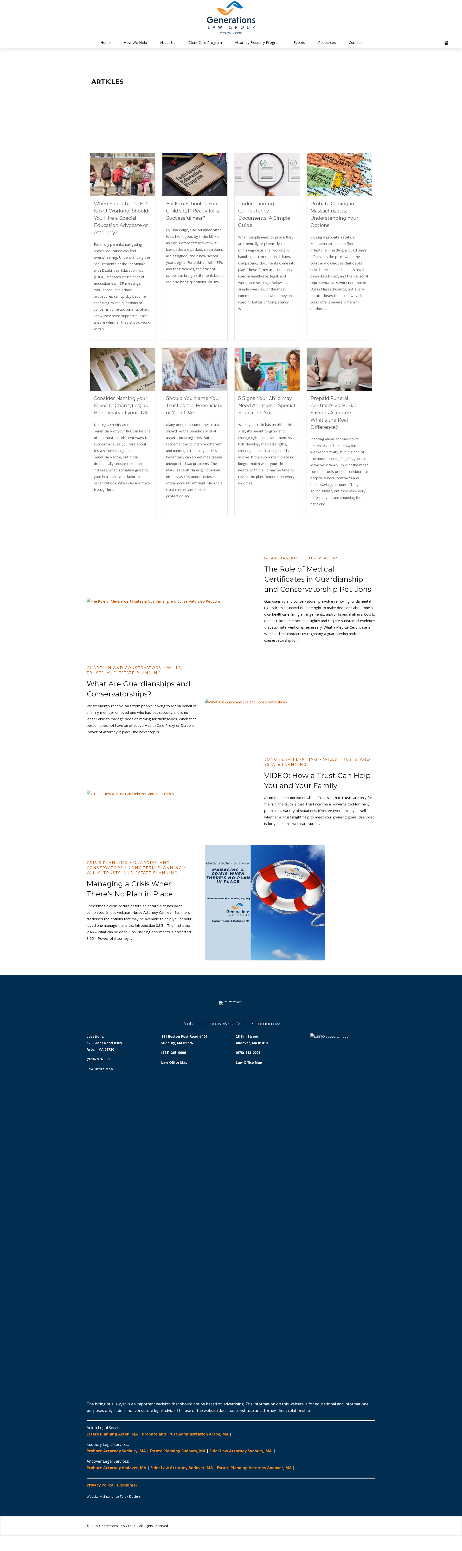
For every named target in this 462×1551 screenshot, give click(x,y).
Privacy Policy (100, 1485)
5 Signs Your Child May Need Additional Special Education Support (266, 405)
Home (105, 42)
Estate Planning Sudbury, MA (177, 1451)
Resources (327, 42)
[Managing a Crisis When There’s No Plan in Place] (290, 902)
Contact (355, 42)
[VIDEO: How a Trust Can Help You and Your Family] (172, 794)
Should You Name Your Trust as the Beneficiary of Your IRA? (194, 405)
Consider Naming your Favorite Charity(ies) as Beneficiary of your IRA (121, 405)
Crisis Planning (107, 862)
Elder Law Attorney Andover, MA (181, 1467)
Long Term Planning (290, 759)
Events (299, 42)
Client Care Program (205, 42)
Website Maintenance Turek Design (113, 1496)
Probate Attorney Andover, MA (116, 1467)
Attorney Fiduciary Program (258, 42)
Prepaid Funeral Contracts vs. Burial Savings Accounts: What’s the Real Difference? (333, 412)
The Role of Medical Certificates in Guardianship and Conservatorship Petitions (317, 579)
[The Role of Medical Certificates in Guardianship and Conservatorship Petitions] (172, 601)
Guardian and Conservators (301, 558)
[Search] (453, 43)
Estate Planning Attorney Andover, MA (254, 1467)
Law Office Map (100, 1069)
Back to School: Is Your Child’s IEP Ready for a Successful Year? (192, 211)
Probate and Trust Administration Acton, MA (185, 1434)
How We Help (135, 42)
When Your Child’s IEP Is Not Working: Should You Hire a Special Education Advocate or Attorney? (121, 218)
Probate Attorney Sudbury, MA (116, 1451)
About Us (167, 42)
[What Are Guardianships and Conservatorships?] (290, 702)
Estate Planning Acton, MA (112, 1434)
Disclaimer (127, 1485)
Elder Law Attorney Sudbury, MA (241, 1451)
